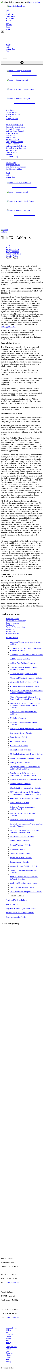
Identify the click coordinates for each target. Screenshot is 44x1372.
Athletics (9, 25)
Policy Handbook (12, 252)
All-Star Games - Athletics (20, 659)
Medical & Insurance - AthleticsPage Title (25, 779)
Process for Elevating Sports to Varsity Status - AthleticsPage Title (24, 831)
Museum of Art (11, 150)
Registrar (9, 154)
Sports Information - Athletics (21, 858)
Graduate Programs (13, 129)
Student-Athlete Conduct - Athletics (23, 883)
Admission (10, 18)
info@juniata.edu (12, 1282)
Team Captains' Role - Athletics (22, 887)
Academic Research (13, 133)
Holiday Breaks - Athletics (20, 763)
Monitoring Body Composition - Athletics (25, 788)
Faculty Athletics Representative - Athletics (26, 729)
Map (7, 1332)
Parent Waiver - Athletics (19, 803)
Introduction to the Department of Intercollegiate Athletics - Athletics (23, 774)
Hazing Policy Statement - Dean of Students (26, 754)
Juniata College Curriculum (16, 131)
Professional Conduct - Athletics (22, 837)
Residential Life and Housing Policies (20, 913)
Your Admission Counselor (16, 167)
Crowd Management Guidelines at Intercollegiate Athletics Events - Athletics (25, 698)
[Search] (22, 63)
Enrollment (10, 625)
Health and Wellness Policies (16, 900)
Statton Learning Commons (16, 148)
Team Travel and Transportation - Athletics (26, 892)
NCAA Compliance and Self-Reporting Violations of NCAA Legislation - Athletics (26, 793)
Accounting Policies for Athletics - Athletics (26, 655)
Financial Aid (11, 163)
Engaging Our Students (14, 142)
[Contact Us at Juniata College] (24, 1145)
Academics (10, 14)
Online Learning (12, 156)
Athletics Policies (12, 256)
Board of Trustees (12, 623)
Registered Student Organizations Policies (21, 908)
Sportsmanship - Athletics (19, 862)
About (8, 27)
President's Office (12, 140)
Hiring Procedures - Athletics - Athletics (25, 758)
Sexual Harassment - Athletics (21, 853)
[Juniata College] (24, 6)
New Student (10, 110)
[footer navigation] (10, 923)
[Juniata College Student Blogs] (24, 1114)
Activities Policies (12, 633)
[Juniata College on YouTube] (24, 1210)
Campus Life (10, 16)
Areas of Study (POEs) (14, 125)
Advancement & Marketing (16, 621)
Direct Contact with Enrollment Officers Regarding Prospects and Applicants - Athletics (25, 705)
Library (8, 1336)
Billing (8, 1338)
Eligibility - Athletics (18, 718)
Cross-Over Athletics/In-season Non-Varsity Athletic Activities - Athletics (26, 692)
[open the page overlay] (8, 29)
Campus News (11, 1328)
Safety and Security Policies (16, 917)
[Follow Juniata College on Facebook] (24, 1001)
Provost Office (11, 137)
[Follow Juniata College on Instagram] (24, 1076)
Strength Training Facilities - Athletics (24, 866)
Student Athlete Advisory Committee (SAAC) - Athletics (24, 878)
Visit (7, 10)
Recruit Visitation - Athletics (20, 845)
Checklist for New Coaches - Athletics (24, 686)
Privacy (8, 1343)
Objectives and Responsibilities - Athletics (25, 798)
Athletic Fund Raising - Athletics (22, 663)
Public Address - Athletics (19, 841)
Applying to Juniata (13, 165)
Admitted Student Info (14, 169)
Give (7, 23)
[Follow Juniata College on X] (24, 1038)
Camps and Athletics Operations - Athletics (26, 678)
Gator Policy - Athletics (19, 746)
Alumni (8, 21)
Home (8, 245)
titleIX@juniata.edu (8, 327)
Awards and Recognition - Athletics (23, 674)
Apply (8, 12)
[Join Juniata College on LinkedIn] (24, 1182)
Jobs (7, 1341)
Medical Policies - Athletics (20, 784)
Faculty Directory (12, 144)
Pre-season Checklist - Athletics (22, 820)
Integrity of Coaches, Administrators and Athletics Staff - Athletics (25, 768)
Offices (8, 1330)
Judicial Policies (11, 904)
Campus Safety (11, 152)
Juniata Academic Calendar (16, 146)
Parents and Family (13, 114)
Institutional (10, 629)
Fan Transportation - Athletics (21, 733)
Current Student (11, 112)
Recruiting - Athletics (18, 849)
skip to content (34, 2)
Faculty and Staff (12, 119)
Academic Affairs (12, 619)
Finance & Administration (15, 627)
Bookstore (9, 1334)
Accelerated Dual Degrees (15, 127)
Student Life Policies (13, 254)
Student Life (10, 631)
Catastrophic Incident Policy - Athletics (24, 682)
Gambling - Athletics (18, 741)
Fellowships (10, 135)
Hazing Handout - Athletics (20, 750)
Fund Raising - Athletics (19, 737)
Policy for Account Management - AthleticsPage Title (22, 808)
